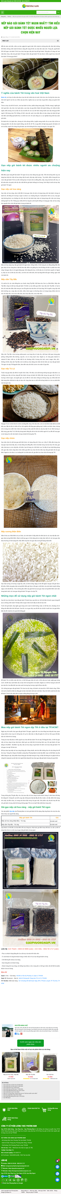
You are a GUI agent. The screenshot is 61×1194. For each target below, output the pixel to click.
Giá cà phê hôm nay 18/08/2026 (11, 1087)
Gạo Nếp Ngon (7, 1097)
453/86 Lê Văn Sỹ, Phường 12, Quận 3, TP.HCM (29, 975)
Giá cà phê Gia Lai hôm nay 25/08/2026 (13, 1084)
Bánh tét (3, 97)
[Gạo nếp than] (50, 1062)
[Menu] (2, 12)
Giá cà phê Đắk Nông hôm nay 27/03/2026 (13, 1096)
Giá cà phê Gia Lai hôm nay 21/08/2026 (13, 1086)
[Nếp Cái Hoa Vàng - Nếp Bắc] (11, 1062)
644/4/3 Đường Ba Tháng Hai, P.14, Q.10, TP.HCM (33, 978)
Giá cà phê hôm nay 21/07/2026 (11, 1092)
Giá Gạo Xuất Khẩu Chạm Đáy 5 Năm (12, 1094)
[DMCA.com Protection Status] (11, 1176)
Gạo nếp (12, 811)
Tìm (58, 12)
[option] (11, 1065)
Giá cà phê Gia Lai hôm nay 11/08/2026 (13, 1089)
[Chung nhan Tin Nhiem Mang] (18, 1176)
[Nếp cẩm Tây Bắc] (30, 1062)
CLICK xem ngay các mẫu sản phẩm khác (30, 1043)
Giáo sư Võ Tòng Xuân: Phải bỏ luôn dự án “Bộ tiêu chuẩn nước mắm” (20, 1093)
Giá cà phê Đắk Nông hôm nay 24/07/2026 (13, 1090)
